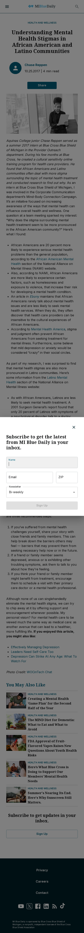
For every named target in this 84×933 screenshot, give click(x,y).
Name (12, 459)
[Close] (74, 427)
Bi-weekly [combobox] (16, 492)
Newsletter (15, 486)
